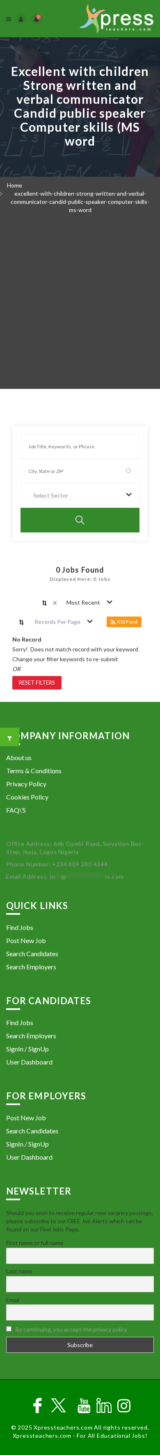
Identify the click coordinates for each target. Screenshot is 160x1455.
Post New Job (26, 940)
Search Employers (31, 967)
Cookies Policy (27, 797)
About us (19, 757)
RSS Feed (127, 622)
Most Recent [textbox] (83, 602)
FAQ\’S (16, 810)
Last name (19, 1271)
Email (12, 1299)
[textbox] (52, 495)
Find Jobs (19, 927)
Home (14, 185)
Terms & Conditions (34, 770)
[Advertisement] (80, 304)
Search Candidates (32, 953)
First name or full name (35, 1242)
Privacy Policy (26, 784)
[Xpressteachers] (116, 18)
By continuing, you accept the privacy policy (71, 1329)
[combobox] (80, 495)
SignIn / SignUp (27, 1049)
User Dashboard (29, 1062)
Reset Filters (37, 682)
